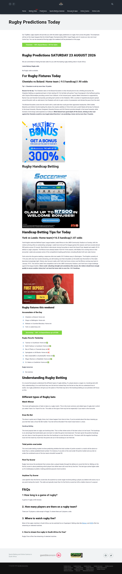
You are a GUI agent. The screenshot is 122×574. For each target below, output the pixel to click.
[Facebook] (10, 4)
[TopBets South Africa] (61, 4)
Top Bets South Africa (23, 565)
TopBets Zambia (68, 569)
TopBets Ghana (87, 566)
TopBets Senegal (90, 567)
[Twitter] (13, 4)
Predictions (43, 11)
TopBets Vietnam (90, 569)
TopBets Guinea (79, 567)
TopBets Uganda (109, 566)
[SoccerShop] (51, 199)
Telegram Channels (68, 570)
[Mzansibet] (48, 289)
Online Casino (84, 11)
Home (24, 11)
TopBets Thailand (101, 569)
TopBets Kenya (67, 566)
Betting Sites (33, 11)
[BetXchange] (43, 140)
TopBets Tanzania (98, 566)
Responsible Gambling (88, 570)
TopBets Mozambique (101, 567)
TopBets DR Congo (78, 569)
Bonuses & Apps (72, 11)
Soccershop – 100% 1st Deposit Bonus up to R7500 (42, 332)
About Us (78, 570)
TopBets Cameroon (68, 567)
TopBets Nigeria (77, 566)
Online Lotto (96, 11)
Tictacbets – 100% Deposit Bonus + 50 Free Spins (41, 45)
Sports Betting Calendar (57, 11)
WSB (91, 523)
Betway (84, 523)
